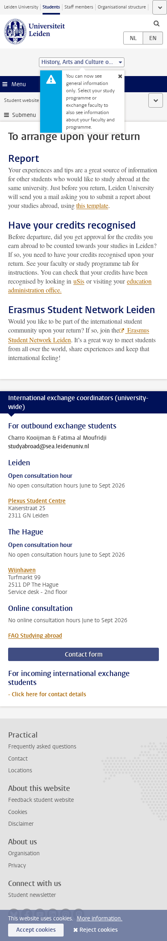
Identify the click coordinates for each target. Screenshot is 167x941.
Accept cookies (36, 930)
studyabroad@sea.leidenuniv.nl (48, 446)
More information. (99, 918)
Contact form (84, 654)
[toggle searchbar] (156, 23)
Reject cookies (98, 930)
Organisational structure (122, 7)
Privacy (17, 865)
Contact (18, 759)
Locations (20, 770)
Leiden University (21, 7)
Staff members (78, 7)
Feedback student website (41, 800)
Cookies (17, 812)
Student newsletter (32, 895)
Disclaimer (21, 824)
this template (92, 205)
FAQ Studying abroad (35, 636)
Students (51, 7)
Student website (21, 100)
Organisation (24, 853)
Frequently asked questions (42, 746)
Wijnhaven (22, 570)
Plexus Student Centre (37, 501)
